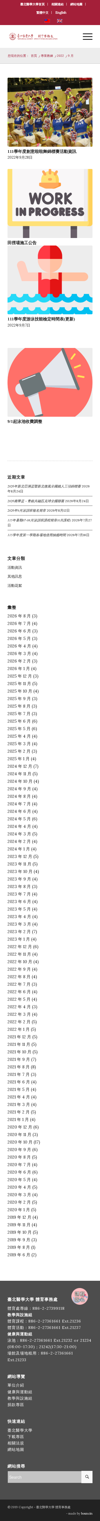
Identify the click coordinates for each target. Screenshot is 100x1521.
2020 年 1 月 (19, 1209)
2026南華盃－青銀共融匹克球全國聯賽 (36, 501)
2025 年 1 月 (19, 758)
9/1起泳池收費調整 (25, 421)
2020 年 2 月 (19, 1202)
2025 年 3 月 (19, 743)
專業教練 (47, 56)
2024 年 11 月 (19, 773)
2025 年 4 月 (19, 736)
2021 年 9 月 (19, 1059)
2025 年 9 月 (19, 698)
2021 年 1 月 (18, 1119)
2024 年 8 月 (19, 796)
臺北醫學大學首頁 (32, 4)
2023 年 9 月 (19, 879)
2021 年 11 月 (19, 1044)
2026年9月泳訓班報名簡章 (27, 510)
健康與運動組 (20, 1391)
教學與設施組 (21, 1398)
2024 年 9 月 (19, 788)
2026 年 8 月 (19, 616)
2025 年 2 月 (19, 751)
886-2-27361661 (44, 1321)
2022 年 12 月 (20, 946)
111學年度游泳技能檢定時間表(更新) (41, 319)
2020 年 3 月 (19, 1194)
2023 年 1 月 (19, 939)
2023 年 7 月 (19, 894)
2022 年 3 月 (19, 1014)
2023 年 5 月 (19, 909)
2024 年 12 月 (20, 766)
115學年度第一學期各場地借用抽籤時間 (37, 535)
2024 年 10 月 (20, 781)
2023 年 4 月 (19, 916)
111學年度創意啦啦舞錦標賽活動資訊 (42, 151)
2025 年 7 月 (19, 713)
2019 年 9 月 (19, 1239)
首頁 (34, 56)
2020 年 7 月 (19, 1164)
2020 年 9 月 (19, 1149)
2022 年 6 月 (19, 991)
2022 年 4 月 (19, 1006)
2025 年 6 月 (19, 721)
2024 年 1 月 (19, 849)
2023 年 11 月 (19, 864)
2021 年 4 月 (19, 1097)
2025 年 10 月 (20, 691)
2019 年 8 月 (19, 1247)
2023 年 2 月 (19, 931)
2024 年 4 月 (19, 826)
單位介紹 (16, 1385)
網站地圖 (76, 4)
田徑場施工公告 (22, 242)
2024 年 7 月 (19, 803)
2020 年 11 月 (19, 1134)
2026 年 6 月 (19, 631)
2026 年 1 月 (19, 668)
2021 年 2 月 (19, 1112)
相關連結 (57, 4)
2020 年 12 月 (20, 1127)
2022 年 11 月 (19, 954)
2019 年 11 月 (19, 1224)
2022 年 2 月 (19, 1021)
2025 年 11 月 (19, 683)
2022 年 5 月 (19, 999)
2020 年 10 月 (20, 1142)
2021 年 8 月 (19, 1066)
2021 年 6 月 (19, 1082)
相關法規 (16, 1443)
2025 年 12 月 (20, 676)
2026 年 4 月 (19, 646)
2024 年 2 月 (19, 841)
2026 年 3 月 (19, 653)
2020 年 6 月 (19, 1172)
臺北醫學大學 (20, 1430)
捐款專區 (16, 1404)
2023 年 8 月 (19, 886)
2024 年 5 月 (19, 818)
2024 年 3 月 (19, 833)
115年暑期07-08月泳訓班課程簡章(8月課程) (39, 520)
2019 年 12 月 (19, 1217)
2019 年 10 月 (20, 1232)
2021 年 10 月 (19, 1051)
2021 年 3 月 (19, 1104)
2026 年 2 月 (19, 661)
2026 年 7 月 (19, 623)
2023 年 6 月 (19, 901)
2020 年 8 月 (19, 1157)
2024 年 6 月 (19, 811)
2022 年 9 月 (19, 969)
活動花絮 (15, 585)
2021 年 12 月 (19, 1036)
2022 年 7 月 (19, 984)
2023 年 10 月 (20, 871)
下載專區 (16, 1436)
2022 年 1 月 (19, 1029)
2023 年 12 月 (20, 856)
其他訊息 (15, 576)
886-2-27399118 (48, 1308)
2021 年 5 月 (19, 1089)
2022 (60, 56)
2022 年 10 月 (20, 961)
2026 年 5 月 (19, 638)
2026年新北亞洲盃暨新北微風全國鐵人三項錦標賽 (44, 486)
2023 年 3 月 (19, 924)
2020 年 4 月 (19, 1187)
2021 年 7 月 (19, 1074)
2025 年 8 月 (19, 706)
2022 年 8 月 (19, 976)
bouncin (86, 1513)
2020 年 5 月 (19, 1179)
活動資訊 (15, 567)
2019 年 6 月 (19, 1254)
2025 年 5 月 (19, 728)
